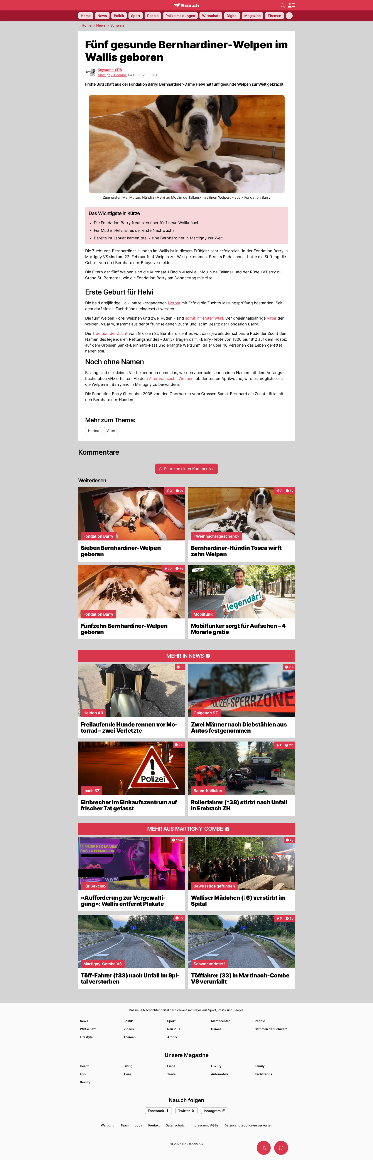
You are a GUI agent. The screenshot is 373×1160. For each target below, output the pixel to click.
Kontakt (154, 1125)
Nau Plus (173, 1029)
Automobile (219, 1074)
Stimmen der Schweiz (271, 1029)
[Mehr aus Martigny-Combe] (186, 829)
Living (128, 1066)
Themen (129, 1037)
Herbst (174, 303)
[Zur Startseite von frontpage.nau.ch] (186, 5)
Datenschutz (175, 1125)
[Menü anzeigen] (291, 5)
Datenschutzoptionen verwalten (248, 1125)
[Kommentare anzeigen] (281, 1148)
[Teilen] (264, 1148)
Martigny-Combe (112, 75)
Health (84, 1066)
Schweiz (117, 25)
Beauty (85, 1082)
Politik (128, 1021)
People (260, 1021)
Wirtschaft (88, 1029)
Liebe (171, 1066)
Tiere (127, 1074)
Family (260, 1066)
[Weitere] (289, 15)
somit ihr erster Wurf (204, 318)
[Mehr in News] (186, 656)
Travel (171, 1074)
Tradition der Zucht (110, 333)
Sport (171, 1021)
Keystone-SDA (110, 70)
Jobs (138, 1125)
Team (125, 1125)
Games (216, 1029)
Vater (272, 318)
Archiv (172, 1037)
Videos (128, 1029)
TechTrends (263, 1074)
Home (86, 25)
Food (83, 1074)
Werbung (108, 1125)
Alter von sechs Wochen (171, 378)
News (101, 25)
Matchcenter (220, 1021)
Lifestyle (86, 1037)
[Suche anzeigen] (283, 5)
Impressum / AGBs (204, 1125)
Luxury (216, 1066)
